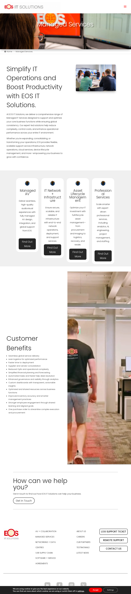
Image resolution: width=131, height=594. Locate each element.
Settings (110, 590)
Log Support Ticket (113, 531)
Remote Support (113, 540)
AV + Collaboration (45, 531)
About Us (81, 531)
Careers (81, 536)
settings (81, 591)
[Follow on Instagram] (71, 585)
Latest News (83, 552)
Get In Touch (24, 500)
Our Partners (83, 542)
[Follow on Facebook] (59, 585)
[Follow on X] (83, 585)
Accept (95, 590)
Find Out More (27, 244)
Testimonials (83, 547)
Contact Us (113, 548)
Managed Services (44, 536)
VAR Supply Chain (44, 552)
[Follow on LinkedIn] (47, 585)
